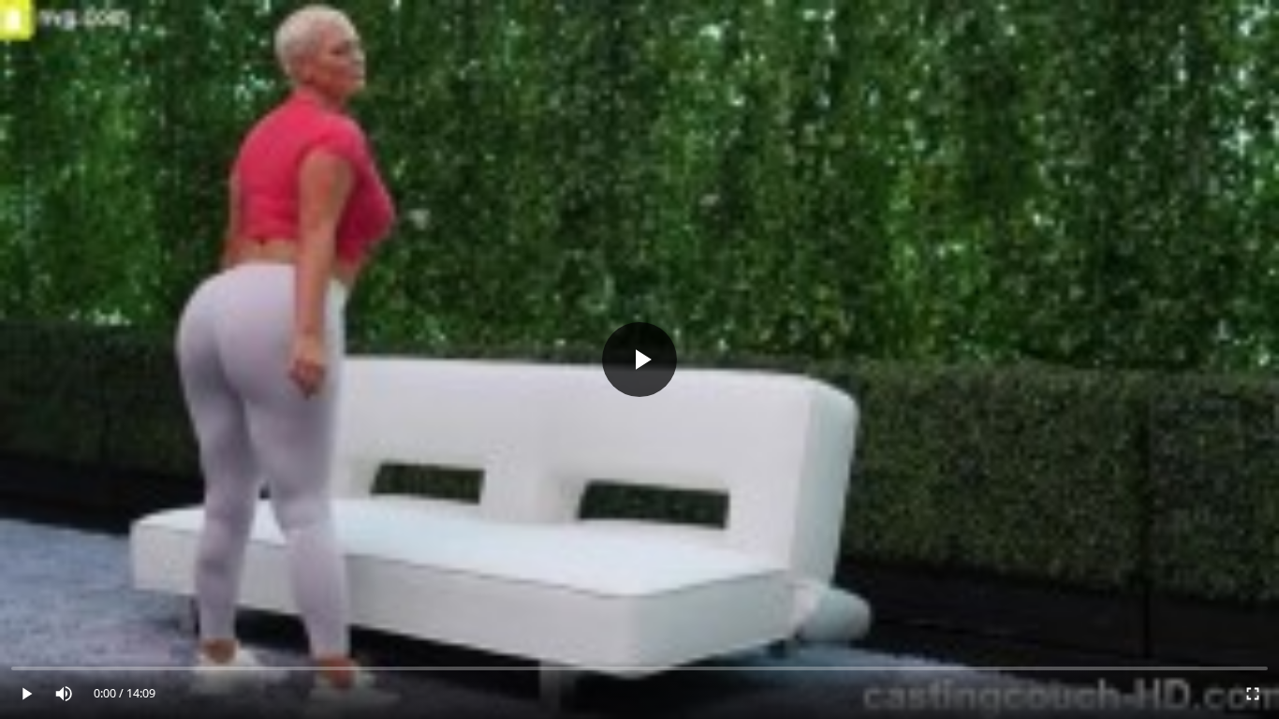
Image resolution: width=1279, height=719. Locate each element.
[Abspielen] (639, 359)
